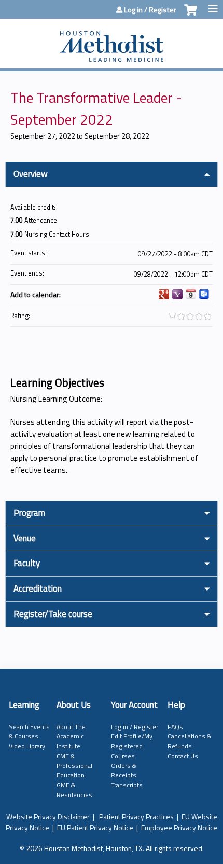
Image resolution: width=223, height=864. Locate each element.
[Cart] (190, 15)
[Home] (111, 41)
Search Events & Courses (29, 732)
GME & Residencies (74, 790)
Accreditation (37, 588)
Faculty (26, 563)
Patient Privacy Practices (136, 816)
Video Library (27, 746)
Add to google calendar (164, 294)
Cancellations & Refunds (189, 741)
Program (29, 512)
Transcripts (127, 785)
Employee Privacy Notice (179, 827)
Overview (30, 174)
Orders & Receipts (123, 770)
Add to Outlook (204, 294)
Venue (24, 538)
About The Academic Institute (71, 736)
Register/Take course (52, 614)
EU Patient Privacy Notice (95, 827)
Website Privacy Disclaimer (48, 816)
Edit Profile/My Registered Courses (131, 745)
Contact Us (183, 756)
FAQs (175, 727)
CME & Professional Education (74, 765)
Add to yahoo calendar (177, 294)
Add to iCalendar (191, 294)
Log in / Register (150, 9)
